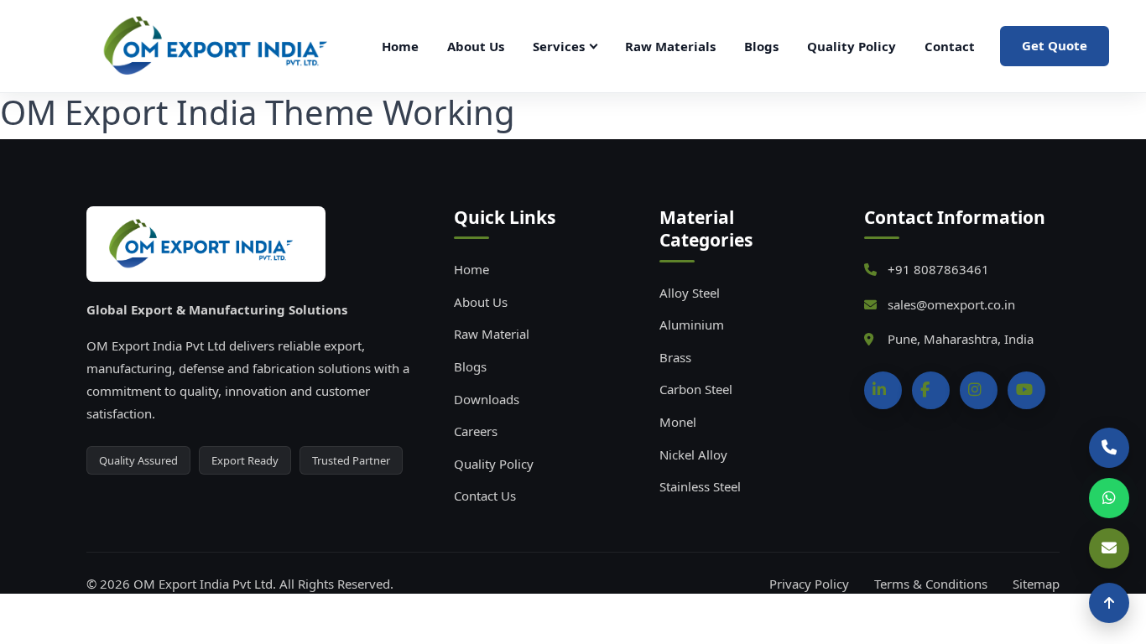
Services (559, 46)
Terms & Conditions (930, 583)
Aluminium (691, 324)
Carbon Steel (695, 389)
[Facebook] (931, 390)
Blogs (761, 46)
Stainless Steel (700, 486)
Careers (475, 431)
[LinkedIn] (883, 390)
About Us (475, 46)
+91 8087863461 (938, 269)
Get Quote (1054, 45)
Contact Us (485, 495)
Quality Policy (851, 46)
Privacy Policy (809, 583)
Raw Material (491, 333)
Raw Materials (670, 46)
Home (400, 46)
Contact (950, 46)
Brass (675, 357)
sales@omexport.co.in (951, 304)
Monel (677, 421)
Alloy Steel (689, 292)
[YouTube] (1026, 390)
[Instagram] (979, 390)
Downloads (486, 399)
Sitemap (1036, 583)
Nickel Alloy (693, 454)
